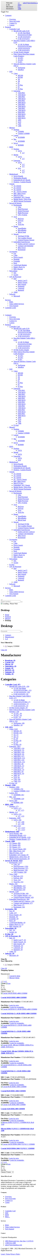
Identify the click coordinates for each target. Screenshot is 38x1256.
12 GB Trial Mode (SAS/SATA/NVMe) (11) (22, 689)
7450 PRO (21, 390)
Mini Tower (22, 536)
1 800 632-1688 (10, 1243)
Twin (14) (17, 880)
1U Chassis (17, 474)
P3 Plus (20, 383)
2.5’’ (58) (21, 822)
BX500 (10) (18, 733)
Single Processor (23, 499)
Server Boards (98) (15, 833)
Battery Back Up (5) (16, 924)
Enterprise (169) (14, 818)
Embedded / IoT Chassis (22, 485)
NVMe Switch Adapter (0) (18, 708)
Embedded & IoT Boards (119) (20, 837)
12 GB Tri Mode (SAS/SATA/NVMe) (25, 343)
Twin (15, 505)
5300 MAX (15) (19, 762)
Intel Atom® (22, 574)
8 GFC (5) (17, 717)
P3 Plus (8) (17, 741)
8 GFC (20, 359)
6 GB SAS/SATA (24, 336)
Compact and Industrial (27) (23, 903)
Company (8, 15)
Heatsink (16, 547)
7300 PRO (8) (18, 764)
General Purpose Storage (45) (24, 897)
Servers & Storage (15, 491)
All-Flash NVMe (23, 524)
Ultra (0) (17, 864)
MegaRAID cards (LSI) (21, 328)
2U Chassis (17, 476)
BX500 (20, 375)
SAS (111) (17, 826)
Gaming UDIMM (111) (22, 791)
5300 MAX (22, 404)
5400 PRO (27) (19, 756)
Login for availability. (17, 1007)
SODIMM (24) (19, 799)
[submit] (21, 631)
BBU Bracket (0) (15, 926)
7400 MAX (22, 396)
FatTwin (20, 508)
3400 (19, 417)
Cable (15, 543)
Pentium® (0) (18, 946)
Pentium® (21, 576)
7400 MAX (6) (19, 754)
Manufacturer (9, 637)
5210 (19, 419)
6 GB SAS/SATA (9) (21, 694)
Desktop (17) (13, 806)
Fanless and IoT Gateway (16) (24, 901)
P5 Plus (20, 386)
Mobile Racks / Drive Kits (22, 487)
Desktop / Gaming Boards (22, 470)
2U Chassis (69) (14, 845)
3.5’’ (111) (21, 830)
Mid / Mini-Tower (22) (17, 851)
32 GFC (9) (18, 713)
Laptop (16, 435)
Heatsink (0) (13, 917)
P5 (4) (16, 742)
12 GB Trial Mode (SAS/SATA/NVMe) (25, 331)
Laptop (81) (13, 793)
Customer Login (10, 308)
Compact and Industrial (25, 534)
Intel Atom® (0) (19, 944)
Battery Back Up (19, 555)
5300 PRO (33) (19, 760)
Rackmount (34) (19, 907)
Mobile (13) (13, 812)
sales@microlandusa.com (13, 1245)
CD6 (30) (17, 779)
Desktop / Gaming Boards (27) (19, 839)
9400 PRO (21, 414)
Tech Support (13, 306)
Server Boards (18, 464)
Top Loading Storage (25, 526)
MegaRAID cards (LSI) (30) (19, 686)
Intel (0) (12, 938)
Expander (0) (13, 919)
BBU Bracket (18, 557)
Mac (15, 439)
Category (8, 635)
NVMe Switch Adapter (21, 350)
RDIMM (21, 445)
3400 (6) (17, 775)
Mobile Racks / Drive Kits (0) (19, 857)
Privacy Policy (15, 1254)
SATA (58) (17, 820)
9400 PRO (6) (18, 772)
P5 (19, 385)
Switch (16, 563)
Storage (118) (14, 891)
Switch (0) (13, 932)
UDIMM (21, 431)
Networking (13, 559)
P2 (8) (16, 739)
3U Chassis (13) (14, 847)
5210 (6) (17, 777)
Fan (15, 541)
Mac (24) (12, 797)
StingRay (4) (18, 725)
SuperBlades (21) (20, 886)
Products (8, 617)
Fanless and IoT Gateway (26, 532)
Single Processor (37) (21, 868)
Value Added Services (16, 304)
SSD (10, 369)
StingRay (21, 367)
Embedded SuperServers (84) (19, 899)
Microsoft (17, 586)
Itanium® (21, 580)
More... (7, 1217)
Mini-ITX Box (18, 483)
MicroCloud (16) (19, 890)
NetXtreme (21, 365)
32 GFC (20, 356)
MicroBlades (22, 518)
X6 (19, 377)
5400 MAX (22, 400)
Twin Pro (21, 512)
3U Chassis (17, 477)
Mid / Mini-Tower (20, 481)
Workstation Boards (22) (17, 835)
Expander (17, 549)
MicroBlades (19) (20, 888)
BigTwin (21, 506)
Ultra (19, 495)
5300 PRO (21, 402)
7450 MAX (22, 392)
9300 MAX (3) (19, 770)
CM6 (19, 423)
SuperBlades (22, 516)
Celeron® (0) (18, 948)
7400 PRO (21, 394)
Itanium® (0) (18, 950)
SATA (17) (17, 808)
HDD (11, 446)
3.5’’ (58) (21, 824)
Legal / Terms (5, 1254)
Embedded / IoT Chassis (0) (18, 855)
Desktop (16, 429)
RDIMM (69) (18, 802)
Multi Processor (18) (21, 870)
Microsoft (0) (13, 955)
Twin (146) (13, 874)
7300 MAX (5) (19, 766)
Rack (15, 551)
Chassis (11, 472)
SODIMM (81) (19, 795)
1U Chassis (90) (14, 843)
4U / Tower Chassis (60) (17, 849)
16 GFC (20, 357)
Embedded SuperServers (22, 530)
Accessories (13, 539)
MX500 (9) (18, 731)
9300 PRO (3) (18, 768)
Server (16, 443)
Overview (12, 19)
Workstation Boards (20, 466)
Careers (11, 25)
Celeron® (21, 578)
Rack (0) (12, 921)
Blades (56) (13, 884)
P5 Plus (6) (17, 744)
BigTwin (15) (18, 876)
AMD (16, 582)
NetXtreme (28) (19, 723)
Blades (16, 514)
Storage (16, 522)
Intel (15, 568)
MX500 (20, 373)
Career (7, 1202)
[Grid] (8, 983)
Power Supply (18, 545)
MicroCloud (22, 520)
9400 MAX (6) (19, 773)
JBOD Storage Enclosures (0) (19, 859)
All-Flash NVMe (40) (21, 893)
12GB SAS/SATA (24, 346)
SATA (20, 450)
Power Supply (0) (15, 915)
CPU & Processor (15, 566)
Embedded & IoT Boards (22, 468)
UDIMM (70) (18, 789)
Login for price (14, 1005)
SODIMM (21, 437)
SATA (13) (17, 814)
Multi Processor (23, 501)
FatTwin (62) (18, 878)
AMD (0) (12, 951)
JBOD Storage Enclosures (22, 489)
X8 (19, 379)
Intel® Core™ (22, 570)
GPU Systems (22, 503)
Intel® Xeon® (22, 572)
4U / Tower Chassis (20, 479)
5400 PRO (21, 398)
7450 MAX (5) (19, 750)
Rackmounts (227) (15, 862)
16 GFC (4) (18, 715)
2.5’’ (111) (21, 828)
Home (7, 615)
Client (16, 371)
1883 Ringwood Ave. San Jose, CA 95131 (19, 1241)
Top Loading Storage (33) (22, 895)
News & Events (14, 21)
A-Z (6, 639)
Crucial (14, 976)
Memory (12, 427)
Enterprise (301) (14, 746)
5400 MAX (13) (19, 758)
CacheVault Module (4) (17, 922)
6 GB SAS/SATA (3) (21, 706)
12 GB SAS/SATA (24, 334)
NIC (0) (12, 930)
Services (8, 300)
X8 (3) (16, 737)
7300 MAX (22, 408)
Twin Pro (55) (18, 882)
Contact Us (13, 23)
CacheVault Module (20, 553)
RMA (11, 302)
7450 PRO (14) (19, 748)
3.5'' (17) (21, 810)
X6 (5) (16, 735)
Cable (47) (13, 913)
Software (12, 584)
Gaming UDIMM (24, 433)
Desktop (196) (14, 787)
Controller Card (14, 326)
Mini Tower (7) (19, 905)
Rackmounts (18, 493)
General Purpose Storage (26, 528)
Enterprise (17, 388)
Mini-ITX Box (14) (16, 853)
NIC (15, 561)
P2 (19, 381)
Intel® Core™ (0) (20, 940)
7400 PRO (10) (19, 752)
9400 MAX (22, 416)
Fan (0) (12, 911)
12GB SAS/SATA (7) (21, 704)
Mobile (16, 452)
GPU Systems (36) (20, 872)
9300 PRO (21, 410)
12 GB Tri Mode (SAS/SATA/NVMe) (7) (22, 701)
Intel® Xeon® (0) (20, 942)
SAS (19, 460)
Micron (14, 978)
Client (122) (13, 729)
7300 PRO (21, 406)
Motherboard (13, 462)
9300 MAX (22, 412)
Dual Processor (23, 497)
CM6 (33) (17, 781)
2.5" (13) (21, 816)
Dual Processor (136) (21, 866)
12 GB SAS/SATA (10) (22, 692)
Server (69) (13, 801)
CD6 (19, 421)
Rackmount (21, 537)
